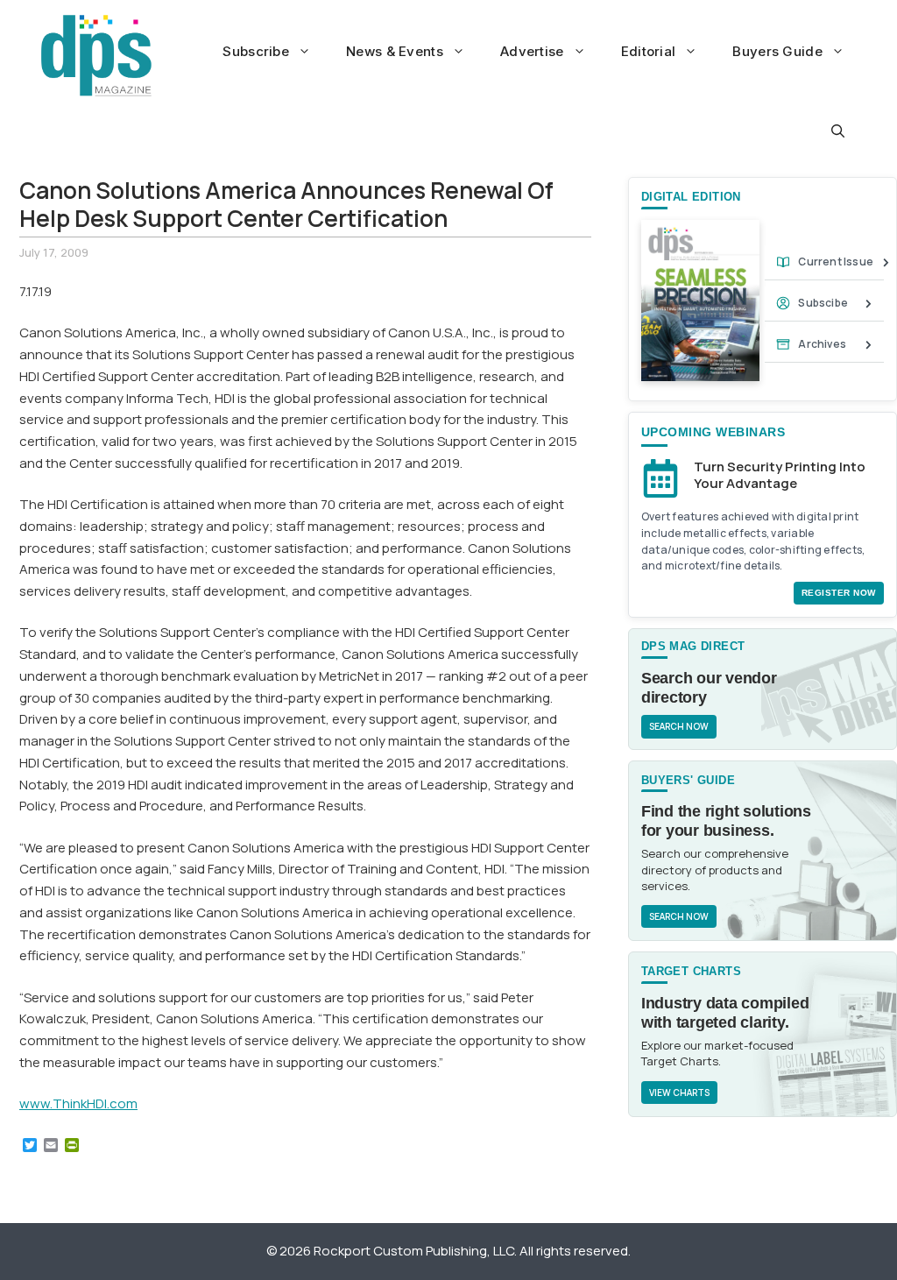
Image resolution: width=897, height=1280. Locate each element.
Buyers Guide (777, 51)
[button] (838, 131)
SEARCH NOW (679, 726)
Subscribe (255, 51)
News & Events (394, 51)
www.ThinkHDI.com (78, 1103)
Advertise (532, 51)
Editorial (648, 51)
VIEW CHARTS (679, 1092)
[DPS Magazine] (96, 55)
